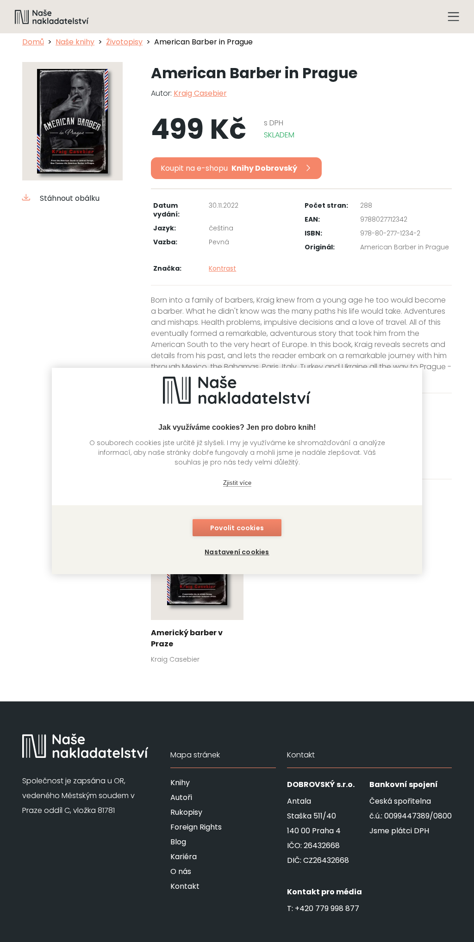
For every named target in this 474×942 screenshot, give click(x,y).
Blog (178, 842)
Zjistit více (237, 482)
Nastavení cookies (237, 552)
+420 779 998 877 (327, 908)
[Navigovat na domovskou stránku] (52, 17)
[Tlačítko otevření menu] (454, 17)
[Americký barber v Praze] (197, 585)
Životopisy (124, 42)
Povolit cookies (237, 528)
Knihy (180, 782)
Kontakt (185, 886)
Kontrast (222, 268)
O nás (180, 871)
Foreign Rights (196, 827)
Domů (33, 42)
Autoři (181, 797)
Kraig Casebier (200, 93)
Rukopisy (186, 812)
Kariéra (183, 856)
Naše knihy (75, 42)
